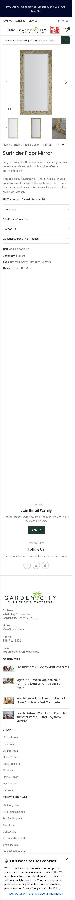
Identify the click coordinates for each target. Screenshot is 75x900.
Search (65, 40)
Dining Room (11, 750)
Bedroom (8, 744)
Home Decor (31, 144)
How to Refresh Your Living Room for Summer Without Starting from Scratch (41, 717)
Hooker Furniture (29, 261)
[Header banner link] (36, 8)
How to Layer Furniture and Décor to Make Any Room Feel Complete (41, 700)
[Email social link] (22, 268)
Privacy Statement (14, 838)
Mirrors (48, 144)
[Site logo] (32, 29)
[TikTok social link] (67, 20)
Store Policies (11, 844)
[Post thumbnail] (8, 668)
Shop (17, 144)
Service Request (12, 818)
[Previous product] (58, 144)
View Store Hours (13, 629)
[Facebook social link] (58, 20)
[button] (6, 82)
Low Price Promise (14, 851)
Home (6, 144)
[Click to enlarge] (9, 109)
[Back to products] (63, 144)
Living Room (10, 737)
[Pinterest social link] (27, 268)
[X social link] (17, 268)
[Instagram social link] (63, 20)
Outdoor (8, 770)
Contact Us (9, 831)
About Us (8, 825)
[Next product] (67, 144)
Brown (14, 261)
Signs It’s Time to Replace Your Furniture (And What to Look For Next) (39, 683)
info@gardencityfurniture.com (21, 651)
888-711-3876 (12, 640)
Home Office (10, 757)
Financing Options (14, 811)
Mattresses (10, 783)
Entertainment (11, 763)
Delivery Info (11, 805)
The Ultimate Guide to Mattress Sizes (42, 667)
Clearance (9, 790)
